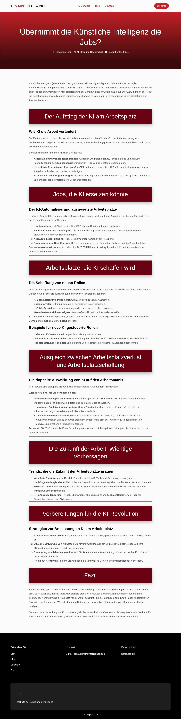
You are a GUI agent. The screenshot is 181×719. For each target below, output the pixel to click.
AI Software (84, 6)
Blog (97, 6)
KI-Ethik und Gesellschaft (90, 52)
